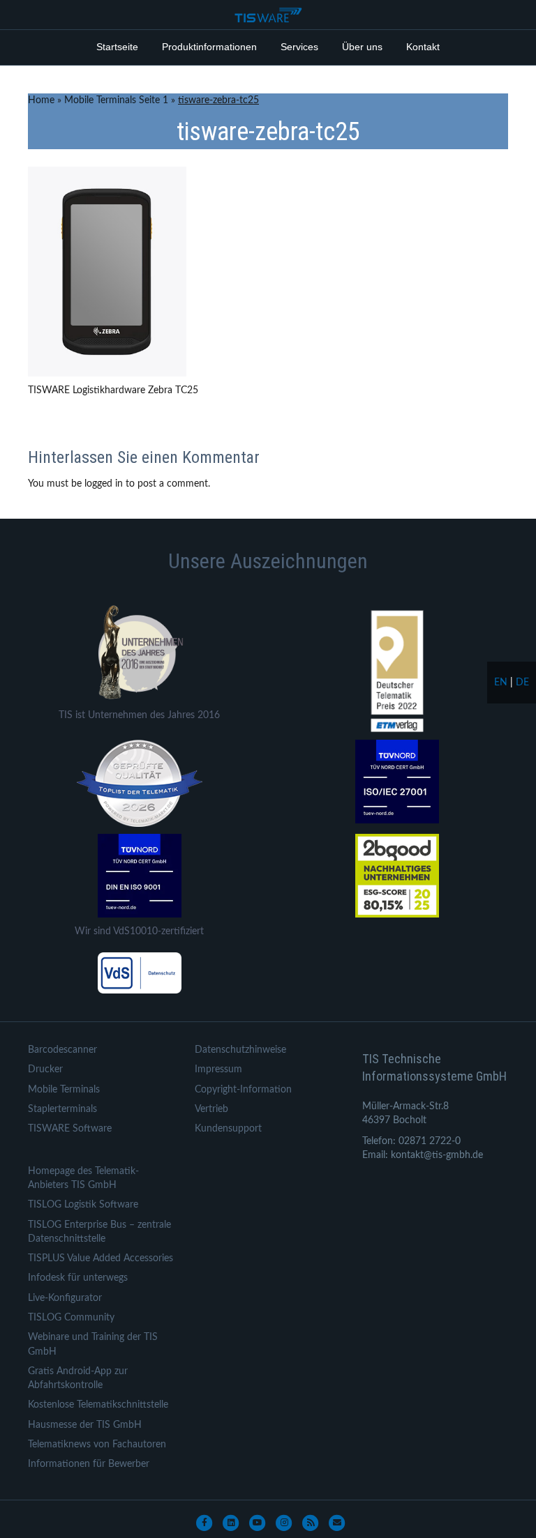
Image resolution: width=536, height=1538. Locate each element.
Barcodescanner (62, 1050)
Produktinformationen (209, 46)
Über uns (362, 46)
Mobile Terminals (64, 1090)
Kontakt (423, 46)
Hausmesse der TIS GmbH (85, 1425)
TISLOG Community (71, 1318)
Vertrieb (211, 1109)
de (522, 682)
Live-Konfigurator (65, 1298)
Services (299, 46)
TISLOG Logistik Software (83, 1205)
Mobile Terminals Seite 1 (116, 100)
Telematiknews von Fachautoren (97, 1444)
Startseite (117, 46)
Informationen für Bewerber (88, 1464)
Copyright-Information (243, 1090)
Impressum (218, 1069)
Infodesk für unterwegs (78, 1278)
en (500, 682)
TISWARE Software (70, 1129)
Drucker (45, 1069)
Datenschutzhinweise (240, 1050)
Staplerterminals (62, 1109)
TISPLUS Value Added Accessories (100, 1258)
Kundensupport (228, 1129)
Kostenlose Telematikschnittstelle (98, 1405)
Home (41, 100)
